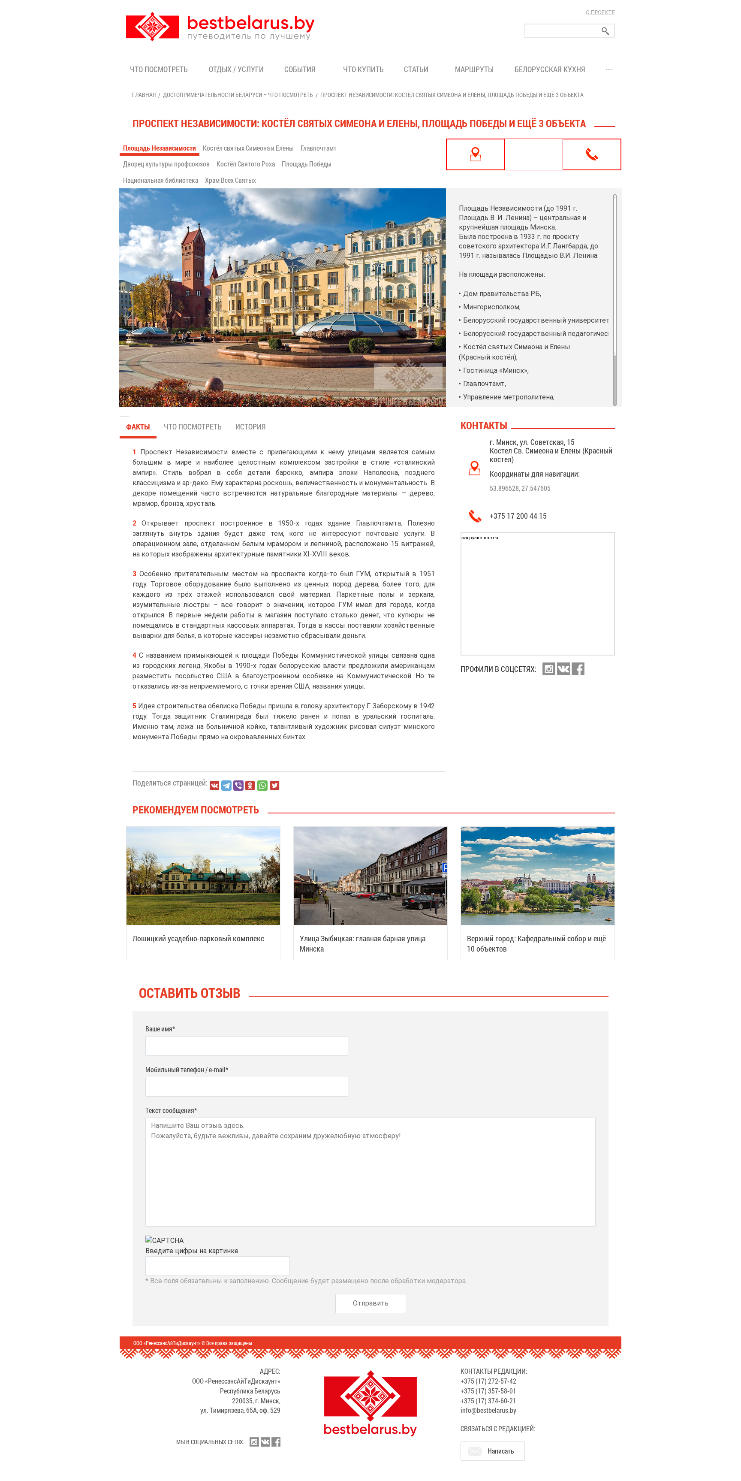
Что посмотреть (159, 69)
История (250, 426)
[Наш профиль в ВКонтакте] (563, 668)
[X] (274, 785)
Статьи (418, 69)
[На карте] (475, 154)
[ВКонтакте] (214, 785)
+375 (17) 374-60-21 (488, 1400)
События (301, 69)
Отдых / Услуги (236, 69)
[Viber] (238, 785)
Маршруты (474, 69)
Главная (144, 95)
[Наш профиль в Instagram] (548, 668)
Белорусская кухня (550, 69)
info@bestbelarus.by (488, 1410)
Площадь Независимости (159, 147)
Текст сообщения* (171, 1110)
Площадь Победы (306, 163)
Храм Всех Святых (230, 179)
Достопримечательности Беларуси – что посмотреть (238, 95)
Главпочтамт (319, 147)
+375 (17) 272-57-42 (488, 1380)
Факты (138, 426)
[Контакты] (592, 154)
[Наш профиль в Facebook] (578, 668)
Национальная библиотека (160, 179)
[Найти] (605, 31)
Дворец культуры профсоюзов (166, 163)
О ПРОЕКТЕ (600, 12)
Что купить (363, 69)
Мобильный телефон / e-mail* (186, 1069)
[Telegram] (226, 785)
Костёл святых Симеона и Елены (248, 147)
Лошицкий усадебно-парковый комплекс (198, 938)
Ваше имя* (160, 1028)
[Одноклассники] (250, 785)
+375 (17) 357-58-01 (488, 1390)
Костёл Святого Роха (246, 163)
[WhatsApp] (262, 785)
